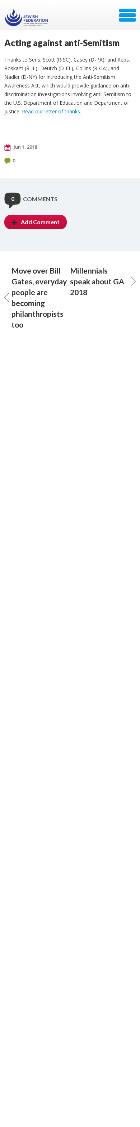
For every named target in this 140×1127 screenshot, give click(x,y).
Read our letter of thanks (51, 111)
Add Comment (40, 221)
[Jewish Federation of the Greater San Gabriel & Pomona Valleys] (27, 18)
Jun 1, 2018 (25, 147)
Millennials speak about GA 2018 (97, 281)
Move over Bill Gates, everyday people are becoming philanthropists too (39, 297)
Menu (127, 15)
